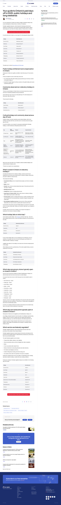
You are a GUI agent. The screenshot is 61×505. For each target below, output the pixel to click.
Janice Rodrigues (8, 18)
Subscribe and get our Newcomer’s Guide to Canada (18, 32)
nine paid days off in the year (18, 65)
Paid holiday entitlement (15, 408)
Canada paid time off (6, 408)
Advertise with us (33, 493)
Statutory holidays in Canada (22, 410)
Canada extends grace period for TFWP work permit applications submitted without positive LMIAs (49, 24)
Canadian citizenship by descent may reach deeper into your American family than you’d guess (49, 18)
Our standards (33, 489)
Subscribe (55, 3)
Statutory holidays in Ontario (7, 412)
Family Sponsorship (34, 6)
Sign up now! (22, 480)
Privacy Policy (56, 502)
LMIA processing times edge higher (9, 459)
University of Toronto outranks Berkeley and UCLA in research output (49, 13)
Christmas (18, 216)
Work (45, 6)
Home (4, 6)
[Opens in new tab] (46, 497)
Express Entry (16, 6)
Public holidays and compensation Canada (9, 410)
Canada (21, 6)
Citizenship (9, 6)
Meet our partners (34, 492)
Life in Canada (19, 497)
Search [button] (5, 3)
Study (41, 6)
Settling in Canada (55, 6)
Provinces (27, 6)
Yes (24, 419)
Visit (49, 6)
